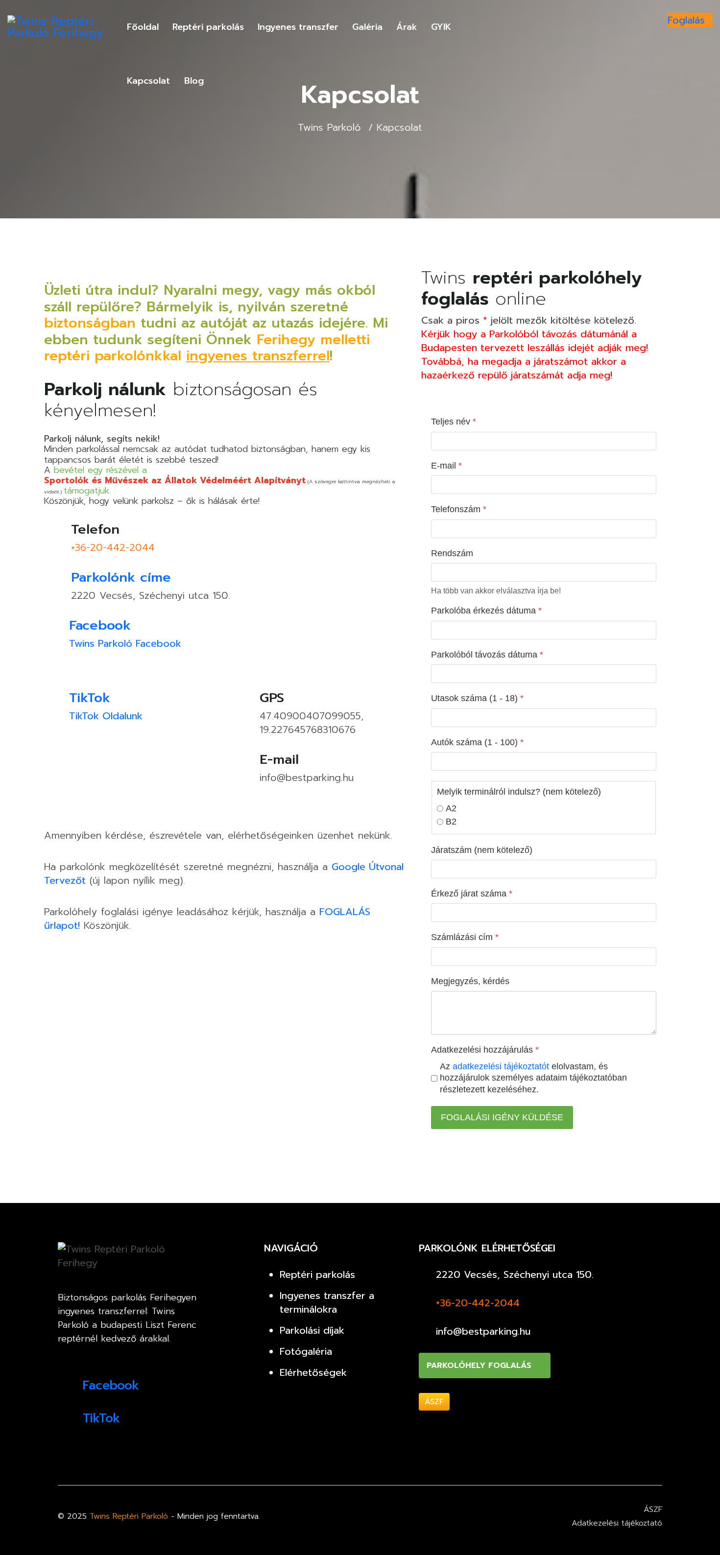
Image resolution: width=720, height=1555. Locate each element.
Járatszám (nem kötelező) (481, 850)
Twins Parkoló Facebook (125, 643)
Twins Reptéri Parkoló (129, 1516)
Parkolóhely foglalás (480, 1365)
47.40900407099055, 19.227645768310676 (311, 722)
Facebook (100, 625)
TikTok (89, 697)
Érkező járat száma (471, 893)
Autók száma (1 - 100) (477, 742)
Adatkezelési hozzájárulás (485, 1050)
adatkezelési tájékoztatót (502, 1066)
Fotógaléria (306, 1351)
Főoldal (143, 27)
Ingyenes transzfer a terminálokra (327, 1302)
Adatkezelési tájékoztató (617, 1523)
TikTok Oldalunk (106, 715)
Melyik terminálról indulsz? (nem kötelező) (519, 792)
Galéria (367, 27)
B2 (451, 821)
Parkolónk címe (121, 577)
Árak (406, 27)
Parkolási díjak (312, 1330)
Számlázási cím (465, 937)
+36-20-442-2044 (113, 547)
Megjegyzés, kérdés (470, 981)
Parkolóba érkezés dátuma (486, 610)
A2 (451, 808)
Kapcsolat (148, 81)
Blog (194, 81)
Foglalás (686, 20)
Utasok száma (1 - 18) (477, 698)
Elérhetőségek (313, 1372)
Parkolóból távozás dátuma (487, 655)
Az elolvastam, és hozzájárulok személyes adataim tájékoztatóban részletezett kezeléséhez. (533, 1077)
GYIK (441, 27)
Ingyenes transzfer (298, 27)
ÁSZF (434, 1402)
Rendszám (452, 553)
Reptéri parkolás (208, 27)
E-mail (446, 466)
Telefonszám (458, 509)
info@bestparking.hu (307, 777)
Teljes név (453, 421)
